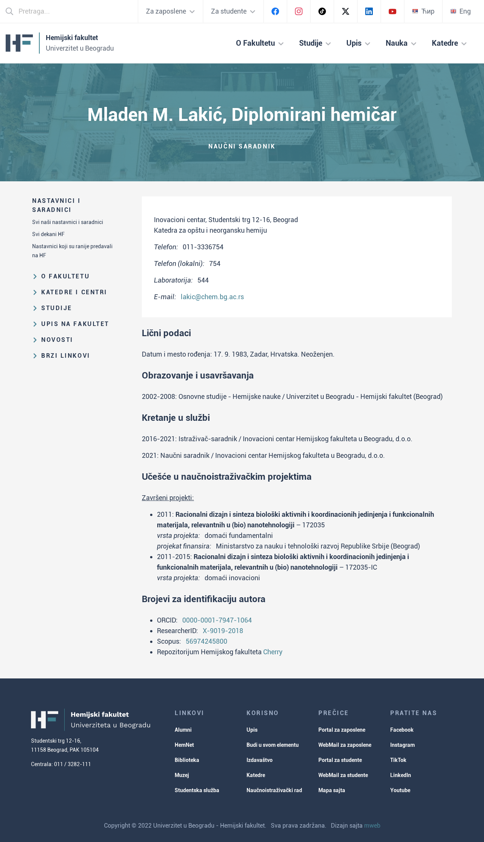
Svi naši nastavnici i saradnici (67, 222)
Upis (252, 730)
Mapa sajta (331, 790)
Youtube (400, 790)
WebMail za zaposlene (344, 745)
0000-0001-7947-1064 (217, 620)
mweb (372, 825)
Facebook (402, 730)
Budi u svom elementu (273, 745)
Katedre (256, 775)
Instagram (402, 745)
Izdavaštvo (260, 760)
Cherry (272, 652)
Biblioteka (187, 760)
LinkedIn (400, 775)
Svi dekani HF (48, 234)
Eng (465, 11)
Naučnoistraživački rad (274, 790)
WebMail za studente (343, 775)
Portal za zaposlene (341, 730)
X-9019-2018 (223, 631)
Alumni (183, 730)
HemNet (184, 745)
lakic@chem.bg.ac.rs (212, 297)
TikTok (398, 760)
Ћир (427, 11)
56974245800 (206, 641)
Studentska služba (197, 790)
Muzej (182, 775)
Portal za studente (340, 760)
